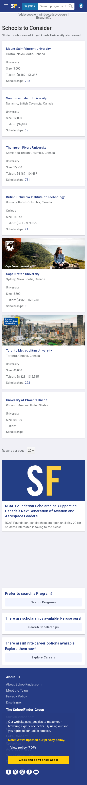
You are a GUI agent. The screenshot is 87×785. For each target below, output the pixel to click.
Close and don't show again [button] (38, 759)
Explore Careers (43, 657)
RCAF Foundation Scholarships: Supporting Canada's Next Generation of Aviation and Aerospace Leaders (40, 511)
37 (26, 130)
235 (27, 81)
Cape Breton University (22, 274)
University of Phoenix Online (26, 400)
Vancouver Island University (26, 98)
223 (27, 383)
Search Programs (43, 602)
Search (70, 6)
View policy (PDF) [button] (23, 747)
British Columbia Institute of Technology (35, 197)
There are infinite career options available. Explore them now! (40, 646)
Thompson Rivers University (26, 147)
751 (27, 180)
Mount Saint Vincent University (28, 49)
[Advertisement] (43, 560)
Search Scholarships (43, 627)
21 (26, 229)
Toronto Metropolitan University (29, 350)
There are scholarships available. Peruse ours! (43, 618)
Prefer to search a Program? (29, 593)
